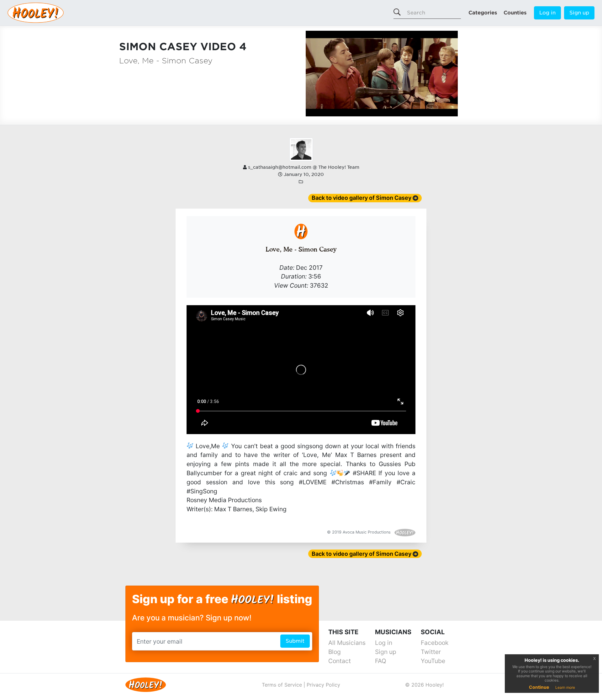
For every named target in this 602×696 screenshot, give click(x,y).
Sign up (579, 13)
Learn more (565, 687)
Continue (539, 687)
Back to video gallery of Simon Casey (361, 197)
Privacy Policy (323, 685)
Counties (515, 13)
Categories (482, 13)
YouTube (433, 661)
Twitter (431, 652)
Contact (339, 661)
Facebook (434, 642)
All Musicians (347, 642)
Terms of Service (282, 685)
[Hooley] (143, 684)
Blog (334, 652)
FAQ (380, 661)
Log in (547, 13)
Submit (295, 641)
